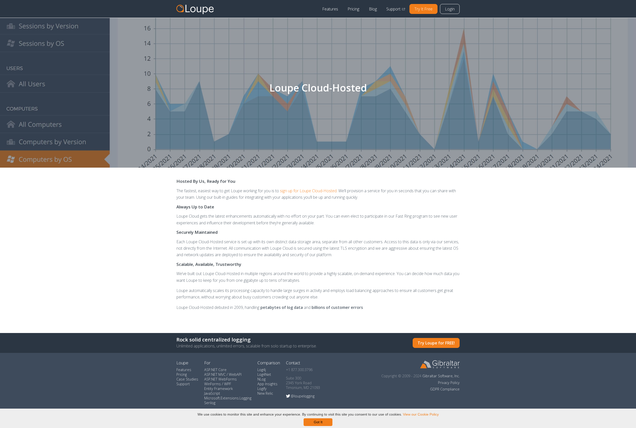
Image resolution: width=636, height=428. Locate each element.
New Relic (265, 393)
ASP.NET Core (215, 369)
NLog (261, 379)
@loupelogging (303, 396)
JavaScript (212, 393)
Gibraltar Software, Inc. (441, 376)
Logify (262, 388)
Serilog (209, 402)
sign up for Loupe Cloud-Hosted (308, 190)
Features (330, 9)
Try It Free (423, 9)
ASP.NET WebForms (220, 379)
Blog (373, 9)
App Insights (267, 383)
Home (195, 9)
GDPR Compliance (445, 389)
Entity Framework (218, 388)
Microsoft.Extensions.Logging (227, 398)
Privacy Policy (449, 382)
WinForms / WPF (217, 383)
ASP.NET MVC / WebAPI (222, 374)
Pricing (353, 9)
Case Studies (187, 379)
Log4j (261, 369)
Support (393, 9)
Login (450, 9)
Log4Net (264, 374)
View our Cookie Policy (421, 414)
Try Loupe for (436, 343)
